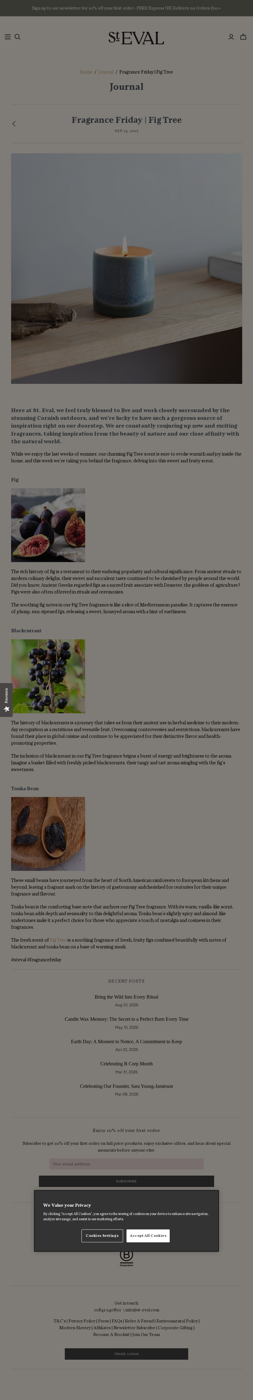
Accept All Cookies (148, 1236)
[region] (126, 1221)
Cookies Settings (102, 1236)
